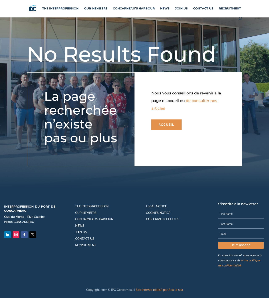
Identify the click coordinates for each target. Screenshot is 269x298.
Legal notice (156, 206)
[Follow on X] (32, 234)
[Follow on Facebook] (24, 234)
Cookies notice (158, 213)
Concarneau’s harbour (134, 8)
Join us (181, 8)
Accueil (166, 124)
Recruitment (230, 8)
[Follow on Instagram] (16, 234)
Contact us (203, 8)
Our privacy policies (162, 219)
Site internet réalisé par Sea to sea (159, 289)
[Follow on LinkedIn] (7, 234)
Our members (95, 8)
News (165, 8)
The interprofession (60, 8)
